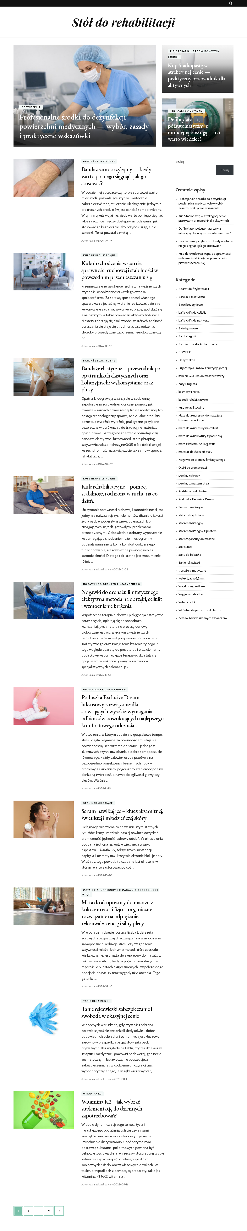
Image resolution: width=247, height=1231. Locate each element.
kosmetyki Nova (189, 392)
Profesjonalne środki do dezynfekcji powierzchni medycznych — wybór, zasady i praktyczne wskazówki (84, 126)
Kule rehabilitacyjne (99, 255)
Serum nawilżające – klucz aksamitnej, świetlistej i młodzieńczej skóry (122, 814)
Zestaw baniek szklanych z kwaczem (202, 618)
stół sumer (185, 547)
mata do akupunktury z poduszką (200, 436)
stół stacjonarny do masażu (196, 539)
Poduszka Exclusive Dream (104, 689)
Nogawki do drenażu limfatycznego (111, 584)
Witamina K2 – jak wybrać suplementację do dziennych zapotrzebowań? (111, 1108)
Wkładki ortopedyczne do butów (200, 610)
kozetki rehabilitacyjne (193, 399)
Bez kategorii (187, 336)
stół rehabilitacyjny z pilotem (197, 531)
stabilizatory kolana (191, 515)
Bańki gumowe (188, 328)
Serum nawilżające (98, 803)
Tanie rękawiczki (96, 1000)
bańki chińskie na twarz (193, 320)
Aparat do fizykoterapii (193, 289)
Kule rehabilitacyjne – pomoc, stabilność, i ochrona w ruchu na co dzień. (119, 493)
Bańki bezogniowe (190, 304)
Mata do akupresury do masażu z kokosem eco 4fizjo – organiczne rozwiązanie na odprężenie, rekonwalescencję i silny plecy (117, 912)
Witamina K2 (92, 1093)
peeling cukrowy (189, 475)
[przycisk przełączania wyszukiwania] (230, 3)
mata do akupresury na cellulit (198, 428)
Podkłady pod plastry (192, 491)
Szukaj (180, 162)
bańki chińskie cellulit (192, 312)
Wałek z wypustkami (191, 586)
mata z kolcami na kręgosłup (197, 444)
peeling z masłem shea (193, 483)
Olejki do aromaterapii (192, 467)
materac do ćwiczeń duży (195, 452)
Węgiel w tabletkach (191, 594)
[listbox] (123, 96)
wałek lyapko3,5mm (191, 578)
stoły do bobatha (189, 555)
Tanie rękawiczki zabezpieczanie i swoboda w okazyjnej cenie (116, 1012)
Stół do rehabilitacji (123, 22)
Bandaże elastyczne (99, 161)
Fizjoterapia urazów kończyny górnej (202, 368)
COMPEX (184, 352)
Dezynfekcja (31, 107)
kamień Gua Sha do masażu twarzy (201, 376)
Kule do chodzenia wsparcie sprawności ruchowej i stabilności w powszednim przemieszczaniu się (119, 270)
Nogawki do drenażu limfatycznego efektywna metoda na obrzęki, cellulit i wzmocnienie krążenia (121, 599)
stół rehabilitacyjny (190, 523)
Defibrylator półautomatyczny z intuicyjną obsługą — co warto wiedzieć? (194, 129)
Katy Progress (187, 384)
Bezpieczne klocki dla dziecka (197, 344)
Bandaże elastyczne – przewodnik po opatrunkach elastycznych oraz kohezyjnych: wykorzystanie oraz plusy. (120, 379)
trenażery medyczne (186, 110)
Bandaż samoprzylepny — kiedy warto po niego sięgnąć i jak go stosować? (116, 176)
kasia (92, 240)
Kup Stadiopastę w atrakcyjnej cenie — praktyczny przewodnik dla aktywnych (196, 75)
